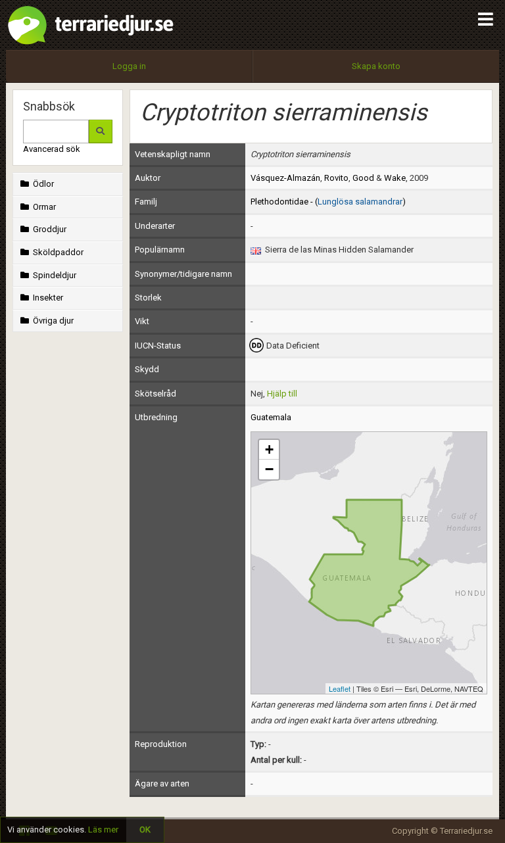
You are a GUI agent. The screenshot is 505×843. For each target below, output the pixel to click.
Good (363, 178)
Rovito (336, 178)
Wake (395, 178)
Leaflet (339, 688)
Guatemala (271, 417)
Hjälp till (282, 393)
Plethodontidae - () (328, 201)
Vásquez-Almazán (285, 178)
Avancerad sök (51, 149)
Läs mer (103, 829)
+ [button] (269, 449)
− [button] (269, 469)
